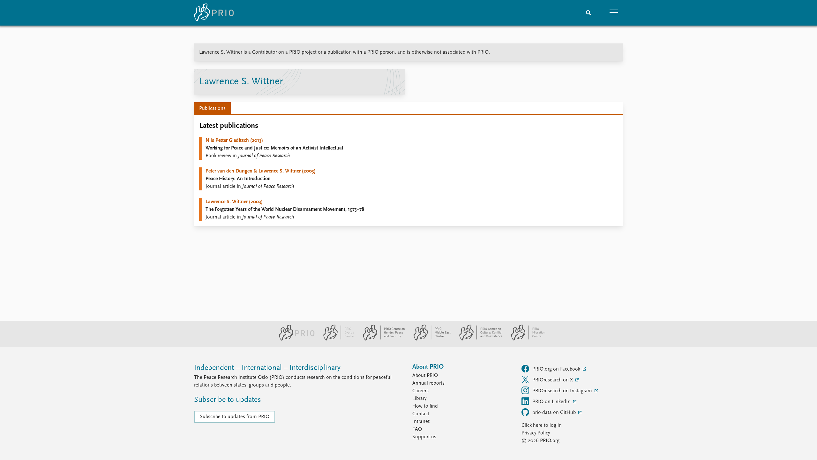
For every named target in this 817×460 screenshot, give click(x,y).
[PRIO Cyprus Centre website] (336, 339)
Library (419, 398)
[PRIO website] (294, 339)
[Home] (214, 13)
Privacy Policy (535, 433)
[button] (614, 13)
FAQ (417, 429)
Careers (420, 391)
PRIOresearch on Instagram (562, 391)
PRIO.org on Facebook (556, 369)
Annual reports (428, 383)
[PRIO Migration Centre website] (524, 339)
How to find (425, 406)
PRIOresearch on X (553, 380)
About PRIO (425, 375)
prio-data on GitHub (554, 412)
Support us (424, 437)
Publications (212, 108)
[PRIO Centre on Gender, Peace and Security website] (381, 339)
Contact (420, 414)
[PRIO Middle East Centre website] (429, 339)
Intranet (421, 421)
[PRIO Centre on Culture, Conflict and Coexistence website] (478, 339)
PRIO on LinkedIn (552, 401)
